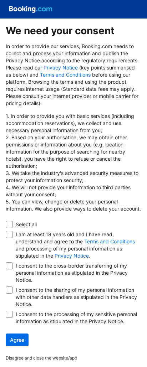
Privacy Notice (61, 67)
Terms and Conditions (65, 75)
